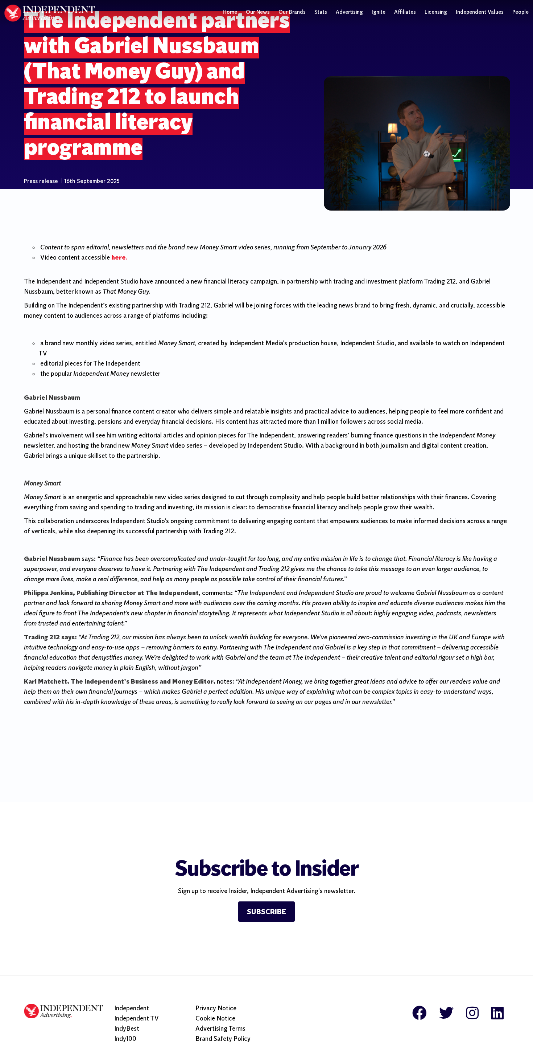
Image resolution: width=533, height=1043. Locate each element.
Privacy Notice (215, 1008)
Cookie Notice (215, 1018)
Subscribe (266, 912)
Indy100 (125, 1039)
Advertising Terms (220, 1029)
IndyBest (126, 1029)
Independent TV (136, 1018)
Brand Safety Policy (223, 1039)
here (118, 257)
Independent (131, 1008)
